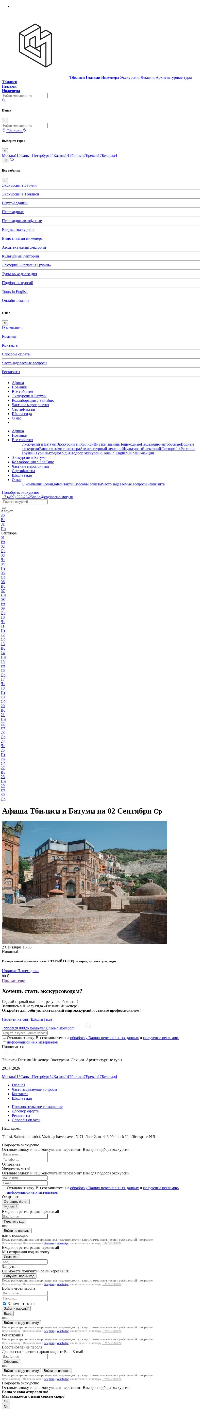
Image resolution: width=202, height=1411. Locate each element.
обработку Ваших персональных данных (104, 1038)
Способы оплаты (16, 354)
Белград (109, 155)
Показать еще (13, 980)
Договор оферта (25, 1111)
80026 (16, 1028)
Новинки (19, 387)
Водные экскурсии (18, 229)
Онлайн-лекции (15, 300)
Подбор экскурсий (17, 283)
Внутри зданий (15, 203)
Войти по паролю (17, 1231)
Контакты (10, 345)
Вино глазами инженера (22, 238)
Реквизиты (11, 372)
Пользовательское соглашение (37, 1107)
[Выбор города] (25, 131)
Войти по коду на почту (21, 1323)
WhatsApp (63, 1243)
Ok (6, 1401)
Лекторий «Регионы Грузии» (26, 265)
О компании (12, 327)
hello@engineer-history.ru (53, 497)
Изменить (11, 1257)
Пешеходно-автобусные (22, 221)
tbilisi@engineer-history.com (52, 1028)
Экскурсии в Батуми (19, 185)
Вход (8, 1313)
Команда (9, 336)
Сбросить (11, 1361)
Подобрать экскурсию (20, 492)
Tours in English (15, 291)
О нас (16, 418)
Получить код (14, 1221)
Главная (18, 1085)
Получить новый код (19, 1276)
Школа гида (22, 414)
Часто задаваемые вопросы (24, 363)
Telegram (49, 1243)
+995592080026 (111, 1243)
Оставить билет (16, 1201)
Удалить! (10, 1207)
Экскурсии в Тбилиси (20, 194)
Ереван (94, 155)
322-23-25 (17, 497)
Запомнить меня (21, 1303)
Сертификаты (23, 409)
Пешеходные (13, 212)
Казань (61, 155)
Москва (11, 155)
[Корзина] (12, 160)
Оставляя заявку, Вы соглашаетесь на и (93, 1040)
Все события (22, 391)
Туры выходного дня (19, 274)
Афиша (18, 383)
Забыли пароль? (16, 1308)
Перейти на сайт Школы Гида (27, 1019)
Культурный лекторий (20, 256)
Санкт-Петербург (36, 155)
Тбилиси (77, 155)
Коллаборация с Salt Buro (33, 400)
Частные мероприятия (30, 405)
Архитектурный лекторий (24, 247)
